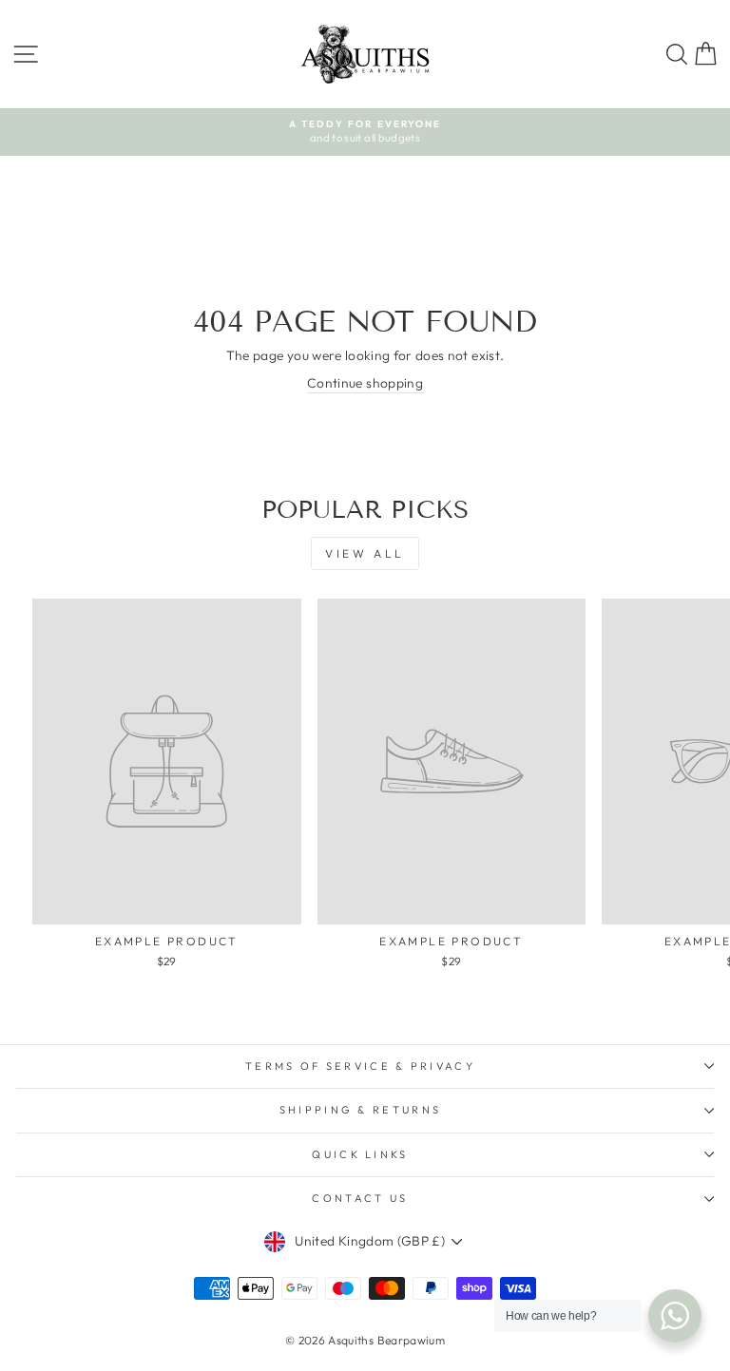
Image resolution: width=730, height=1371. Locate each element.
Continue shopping (365, 382)
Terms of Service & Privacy (360, 1066)
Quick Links (360, 1154)
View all (365, 553)
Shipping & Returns (360, 1109)
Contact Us (360, 1198)
